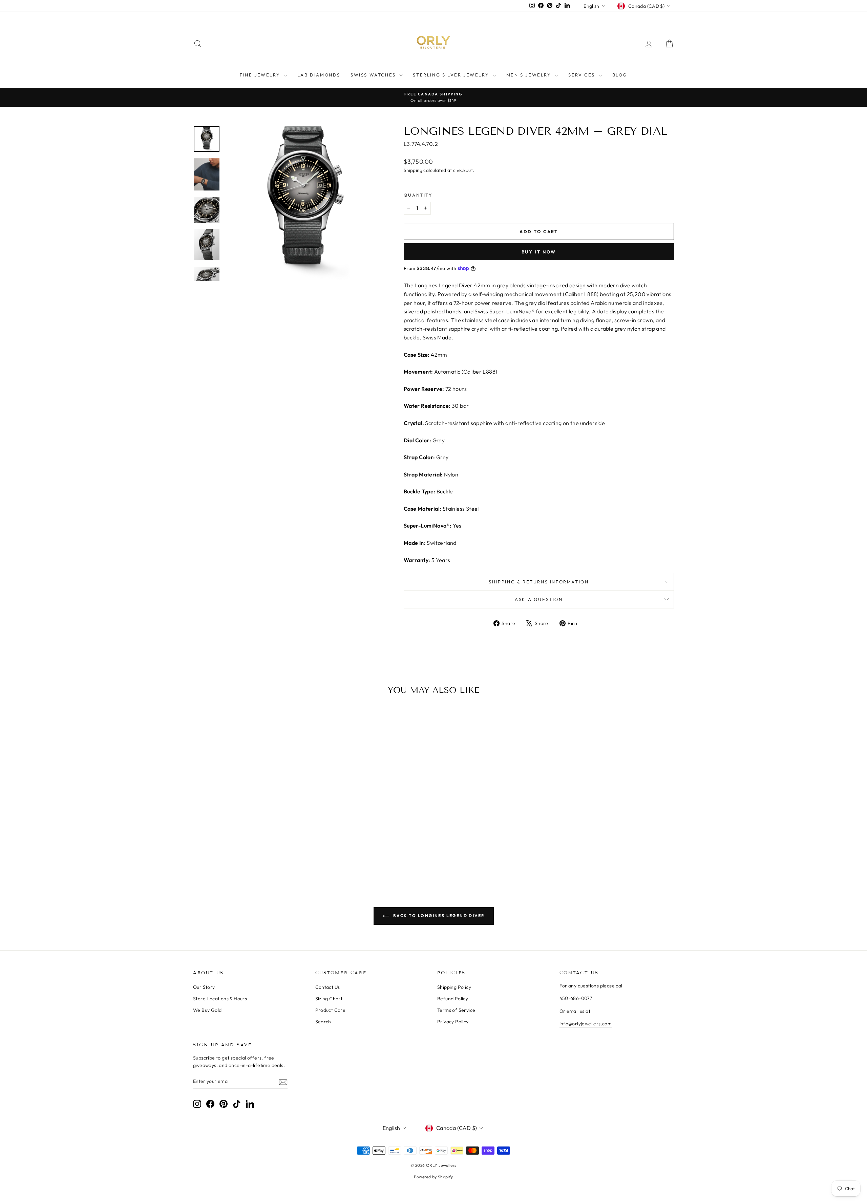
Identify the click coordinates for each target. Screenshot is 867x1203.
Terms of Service (456, 1010)
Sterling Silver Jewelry (452, 74)
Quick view (250, 818)
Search (323, 1022)
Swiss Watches (374, 74)
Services (582, 74)
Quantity (418, 195)
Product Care (330, 1010)
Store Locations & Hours (220, 999)
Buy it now (539, 251)
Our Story (204, 987)
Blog (619, 74)
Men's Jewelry (529, 74)
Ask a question (539, 599)
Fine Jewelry (261, 74)
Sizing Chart (329, 999)
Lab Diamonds (318, 74)
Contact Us (327, 987)
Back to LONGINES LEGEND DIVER (438, 915)
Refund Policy (452, 999)
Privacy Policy (453, 1022)
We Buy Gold (207, 1010)
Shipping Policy (454, 987)
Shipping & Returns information (539, 581)
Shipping (413, 170)
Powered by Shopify (433, 1176)
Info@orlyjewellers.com (585, 1024)
